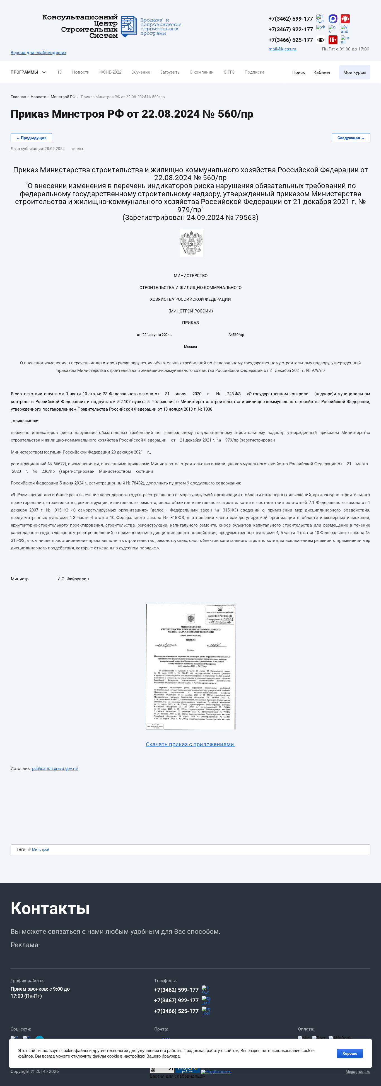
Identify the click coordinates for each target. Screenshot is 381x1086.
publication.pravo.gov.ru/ (55, 768)
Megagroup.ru (358, 1071)
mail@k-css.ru (282, 49)
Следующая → (351, 137)
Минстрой (40, 849)
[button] (298, 72)
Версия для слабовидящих (38, 52)
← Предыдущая (31, 137)
